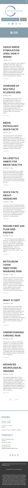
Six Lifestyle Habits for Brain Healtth (12, 161)
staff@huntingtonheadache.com (10, 448)
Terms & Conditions (17, 469)
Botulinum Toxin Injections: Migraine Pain (12, 266)
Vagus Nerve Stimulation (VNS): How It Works (11, 51)
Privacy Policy (9, 469)
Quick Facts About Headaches (10, 195)
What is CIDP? (11, 300)
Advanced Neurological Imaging (12, 368)
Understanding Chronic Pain (13, 334)
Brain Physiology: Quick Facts (11, 126)
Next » (16, 399)
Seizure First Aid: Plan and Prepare (14, 229)
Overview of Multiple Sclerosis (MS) (12, 89)
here (18, 477)
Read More (6, 78)
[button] (10, 19)
